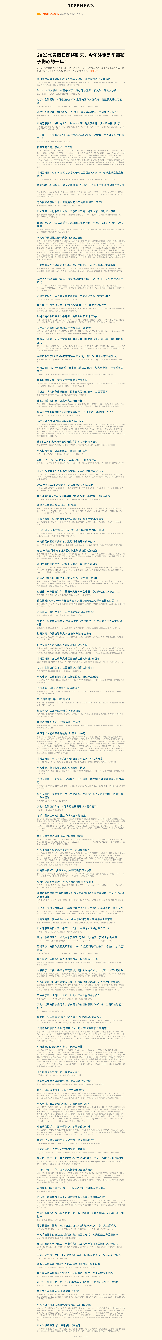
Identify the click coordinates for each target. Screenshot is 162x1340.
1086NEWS (81, 5)
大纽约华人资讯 (51, 13)
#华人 (80, 13)
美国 (39, 13)
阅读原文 (94, 71)
